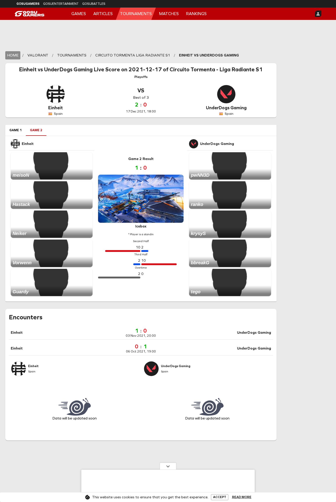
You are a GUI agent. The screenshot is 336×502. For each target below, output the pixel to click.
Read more (241, 497)
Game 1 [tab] (15, 130)
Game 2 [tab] (36, 130)
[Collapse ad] (168, 466)
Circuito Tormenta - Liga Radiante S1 (216, 69)
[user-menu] (318, 14)
